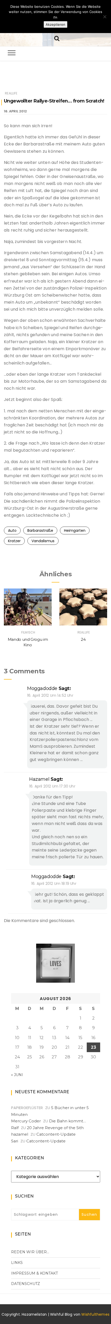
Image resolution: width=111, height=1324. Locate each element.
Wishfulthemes (95, 1314)
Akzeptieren (55, 24)
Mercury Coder (26, 1120)
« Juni (17, 1074)
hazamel (39, 779)
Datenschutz (25, 1283)
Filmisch (28, 632)
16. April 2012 (15, 111)
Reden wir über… (30, 1252)
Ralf (15, 1127)
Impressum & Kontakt (34, 1273)
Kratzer (14, 540)
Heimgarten (74, 530)
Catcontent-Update (56, 1134)
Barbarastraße (40, 530)
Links (17, 1262)
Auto (12, 530)
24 (83, 639)
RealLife (11, 93)
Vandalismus (42, 540)
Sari (14, 1140)
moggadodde (42, 688)
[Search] (56, 38)
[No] (104, 16)
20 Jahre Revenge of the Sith (55, 1127)
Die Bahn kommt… (67, 1120)
